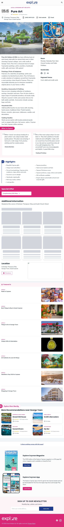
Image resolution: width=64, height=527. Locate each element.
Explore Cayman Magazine (33, 455)
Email (52, 17)
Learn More (27, 488)
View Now (27, 465)
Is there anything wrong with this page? (32, 444)
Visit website (42, 17)
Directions (8, 273)
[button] (2, 2)
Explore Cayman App (31, 477)
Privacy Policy (31, 523)
